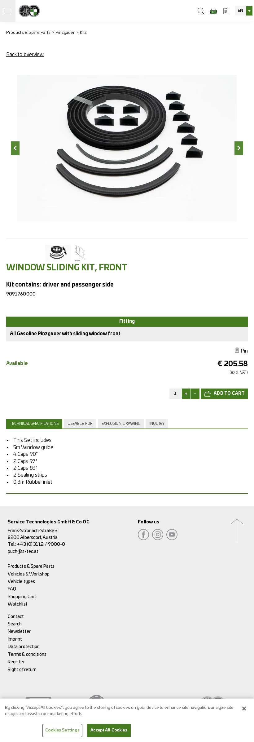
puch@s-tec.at (23, 551)
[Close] (244, 708)
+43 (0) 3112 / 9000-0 (41, 544)
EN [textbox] (240, 11)
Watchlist (18, 604)
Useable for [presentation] (80, 423)
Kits (83, 33)
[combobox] (243, 11)
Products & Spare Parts (28, 33)
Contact (16, 616)
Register (16, 662)
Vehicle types (21, 581)
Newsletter (19, 631)
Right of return (22, 669)
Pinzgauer (65, 33)
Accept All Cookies (108, 730)
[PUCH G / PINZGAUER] (29, 11)
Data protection (24, 646)
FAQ (12, 589)
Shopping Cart (22, 596)
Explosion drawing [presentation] (121, 423)
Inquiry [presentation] (156, 423)
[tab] (35, 424)
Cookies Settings (62, 730)
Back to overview (25, 54)
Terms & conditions (27, 654)
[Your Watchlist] (226, 11)
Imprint (15, 639)
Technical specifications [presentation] (34, 423)
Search (15, 624)
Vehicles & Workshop (29, 574)
